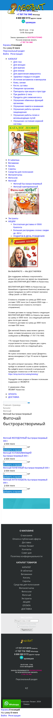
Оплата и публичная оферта (26, 539)
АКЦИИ (26, 602)
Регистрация (16, 53)
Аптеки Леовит (26, 545)
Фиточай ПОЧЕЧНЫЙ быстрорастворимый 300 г (26, 467)
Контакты (26, 549)
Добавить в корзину (12, 449)
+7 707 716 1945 (24, 14)
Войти (6, 53)
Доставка (26, 542)
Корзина (7, 44)
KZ (26, 688)
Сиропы (26, 581)
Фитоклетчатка (26, 588)
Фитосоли (27, 591)
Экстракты (26, 598)
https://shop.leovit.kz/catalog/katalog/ (23, 374)
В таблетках (26, 570)
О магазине (26, 535)
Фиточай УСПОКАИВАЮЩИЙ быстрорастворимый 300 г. (17, 454)
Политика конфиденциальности (26, 556)
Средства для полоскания (26, 584)
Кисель (26, 577)
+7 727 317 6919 (24, 648)
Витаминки (26, 574)
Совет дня (27, 552)
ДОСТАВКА (26, 608)
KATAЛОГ (26, 567)
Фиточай (26, 595)
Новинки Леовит (28, 626)
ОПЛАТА (26, 605)
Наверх (26, 704)
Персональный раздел (14, 50)
